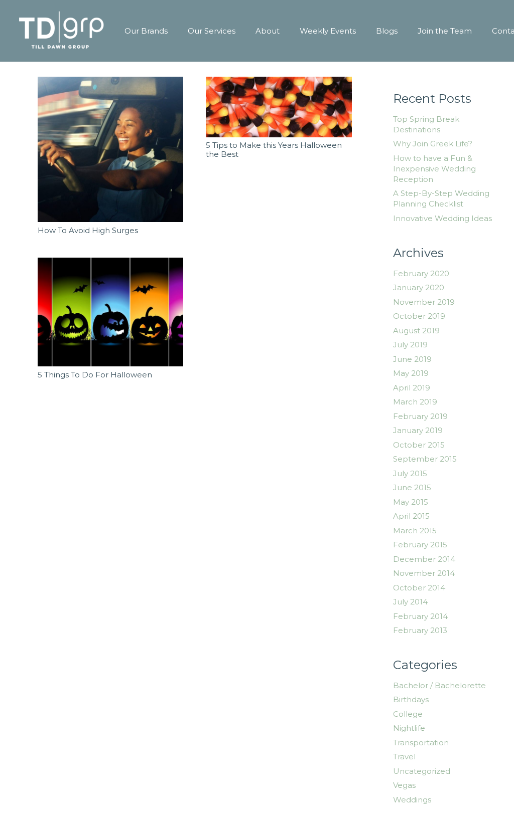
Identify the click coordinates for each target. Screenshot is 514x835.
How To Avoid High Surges (88, 230)
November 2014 (424, 573)
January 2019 (418, 430)
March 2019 (415, 401)
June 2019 (412, 359)
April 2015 (411, 516)
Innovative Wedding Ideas (442, 218)
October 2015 (419, 445)
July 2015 (410, 473)
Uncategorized (421, 771)
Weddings (412, 799)
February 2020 (421, 273)
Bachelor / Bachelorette (439, 685)
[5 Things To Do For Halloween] (110, 312)
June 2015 (412, 487)
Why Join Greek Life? (432, 143)
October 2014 (419, 587)
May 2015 (410, 502)
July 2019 (410, 344)
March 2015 (415, 530)
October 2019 (419, 316)
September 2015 (425, 459)
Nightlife (409, 728)
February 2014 (420, 616)
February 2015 (420, 544)
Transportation (421, 742)
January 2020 (418, 287)
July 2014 (410, 601)
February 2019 (420, 416)
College (408, 714)
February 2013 (420, 630)
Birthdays (411, 699)
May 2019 (411, 373)
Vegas (404, 785)
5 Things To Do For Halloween (95, 374)
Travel (404, 756)
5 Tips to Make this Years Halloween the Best (274, 149)
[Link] (61, 31)
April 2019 (411, 387)
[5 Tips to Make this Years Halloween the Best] (278, 107)
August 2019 (416, 330)
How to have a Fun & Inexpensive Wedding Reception (434, 168)
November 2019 (424, 302)
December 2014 (424, 559)
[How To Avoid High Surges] (110, 149)
